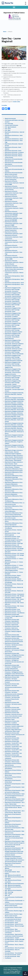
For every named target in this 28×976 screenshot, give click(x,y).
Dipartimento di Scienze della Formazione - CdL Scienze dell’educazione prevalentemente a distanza (13, 686)
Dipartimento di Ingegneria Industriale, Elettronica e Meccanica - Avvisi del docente (14, 394)
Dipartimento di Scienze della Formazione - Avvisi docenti (12, 623)
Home (4, 31)
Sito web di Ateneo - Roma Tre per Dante (14, 948)
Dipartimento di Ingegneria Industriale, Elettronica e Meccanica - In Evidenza (14, 402)
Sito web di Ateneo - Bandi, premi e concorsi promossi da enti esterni (13, 918)
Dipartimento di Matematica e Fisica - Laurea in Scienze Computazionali (14, 513)
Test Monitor (8, 958)
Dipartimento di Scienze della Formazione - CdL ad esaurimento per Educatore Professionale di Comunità (14, 639)
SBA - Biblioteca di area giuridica (13, 885)
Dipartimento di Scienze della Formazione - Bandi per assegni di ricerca (13, 631)
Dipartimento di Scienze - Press (12, 609)
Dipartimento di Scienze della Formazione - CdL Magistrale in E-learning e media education (13, 666)
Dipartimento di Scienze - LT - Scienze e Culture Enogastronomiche (14, 569)
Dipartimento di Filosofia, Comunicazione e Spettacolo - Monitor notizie (14, 272)
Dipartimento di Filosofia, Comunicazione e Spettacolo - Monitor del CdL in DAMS (14, 257)
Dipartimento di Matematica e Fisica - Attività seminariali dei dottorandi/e (14, 469)
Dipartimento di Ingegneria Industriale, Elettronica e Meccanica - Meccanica (14, 427)
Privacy (12, 971)
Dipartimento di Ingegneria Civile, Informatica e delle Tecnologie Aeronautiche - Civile (13, 304)
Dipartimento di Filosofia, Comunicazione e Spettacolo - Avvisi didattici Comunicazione (13, 193)
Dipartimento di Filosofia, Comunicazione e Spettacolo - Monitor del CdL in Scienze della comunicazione (14, 267)
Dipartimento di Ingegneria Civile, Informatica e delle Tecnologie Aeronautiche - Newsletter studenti (13, 330)
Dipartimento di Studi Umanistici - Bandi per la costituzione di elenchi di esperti (14, 799)
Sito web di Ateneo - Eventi (11, 922)
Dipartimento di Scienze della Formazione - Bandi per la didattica (13, 635)
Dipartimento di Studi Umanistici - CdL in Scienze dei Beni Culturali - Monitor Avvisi (14, 807)
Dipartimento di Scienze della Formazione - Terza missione (12, 738)
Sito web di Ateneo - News (11, 929)
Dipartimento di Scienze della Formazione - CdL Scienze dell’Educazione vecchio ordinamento (14, 692)
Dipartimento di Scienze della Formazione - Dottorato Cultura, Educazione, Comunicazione (13, 709)
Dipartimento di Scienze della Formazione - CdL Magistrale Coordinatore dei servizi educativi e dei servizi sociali (14, 661)
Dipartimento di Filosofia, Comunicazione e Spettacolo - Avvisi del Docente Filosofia (14, 187)
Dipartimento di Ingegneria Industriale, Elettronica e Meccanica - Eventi (14, 415)
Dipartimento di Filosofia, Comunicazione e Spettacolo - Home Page (13, 252)
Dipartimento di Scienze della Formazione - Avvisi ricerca (12, 627)
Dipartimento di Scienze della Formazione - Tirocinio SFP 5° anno (13, 752)
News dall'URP (8, 870)
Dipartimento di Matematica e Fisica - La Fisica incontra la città (14, 503)
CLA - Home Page (9, 123)
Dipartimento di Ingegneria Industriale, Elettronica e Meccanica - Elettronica (14, 412)
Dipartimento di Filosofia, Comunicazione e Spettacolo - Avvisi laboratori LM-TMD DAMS (13, 218)
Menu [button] (25, 974)
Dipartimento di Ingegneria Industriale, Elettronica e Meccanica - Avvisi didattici (14, 398)
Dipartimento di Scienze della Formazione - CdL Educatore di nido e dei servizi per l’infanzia (14, 644)
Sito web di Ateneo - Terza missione (13, 953)
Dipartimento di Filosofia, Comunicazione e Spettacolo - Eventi (13, 232)
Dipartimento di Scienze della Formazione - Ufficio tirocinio (12, 761)
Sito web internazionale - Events (12, 955)
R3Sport (7, 873)
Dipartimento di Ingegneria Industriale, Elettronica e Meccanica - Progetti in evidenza (14, 441)
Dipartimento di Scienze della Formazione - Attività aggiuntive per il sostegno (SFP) (14, 616)
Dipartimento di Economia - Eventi (13, 150)
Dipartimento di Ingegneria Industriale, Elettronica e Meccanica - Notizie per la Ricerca (14, 431)
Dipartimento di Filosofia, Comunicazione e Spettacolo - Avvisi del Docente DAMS (14, 182)
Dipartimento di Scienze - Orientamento (14, 594)
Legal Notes (17, 971)
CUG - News (7, 130)
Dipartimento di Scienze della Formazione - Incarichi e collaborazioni (14, 725)
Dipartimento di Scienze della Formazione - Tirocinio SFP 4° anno (13, 749)
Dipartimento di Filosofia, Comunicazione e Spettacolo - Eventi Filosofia (13, 247)
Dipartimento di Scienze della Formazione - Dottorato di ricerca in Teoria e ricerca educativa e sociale (13, 714)
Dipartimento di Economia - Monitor (13, 154)
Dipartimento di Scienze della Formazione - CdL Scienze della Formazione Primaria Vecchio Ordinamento (12, 698)
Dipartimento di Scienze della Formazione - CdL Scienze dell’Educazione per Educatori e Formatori (12, 679)
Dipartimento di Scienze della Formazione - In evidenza (12, 722)
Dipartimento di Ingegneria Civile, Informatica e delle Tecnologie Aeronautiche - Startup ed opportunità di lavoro (14, 388)
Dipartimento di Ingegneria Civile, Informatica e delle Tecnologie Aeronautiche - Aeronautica (13, 289)
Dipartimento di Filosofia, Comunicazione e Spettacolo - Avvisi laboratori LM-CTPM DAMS (13, 213)
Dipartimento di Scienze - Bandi (12, 536)
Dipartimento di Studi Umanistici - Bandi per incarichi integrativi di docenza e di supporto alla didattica (14, 795)
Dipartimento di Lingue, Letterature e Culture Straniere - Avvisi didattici (14, 459)
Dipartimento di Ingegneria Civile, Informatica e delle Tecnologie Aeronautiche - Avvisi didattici (13, 299)
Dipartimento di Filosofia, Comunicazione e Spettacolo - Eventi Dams (13, 242)
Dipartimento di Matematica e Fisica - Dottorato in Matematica (14, 493)
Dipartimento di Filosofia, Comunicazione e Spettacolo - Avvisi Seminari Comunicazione (13, 228)
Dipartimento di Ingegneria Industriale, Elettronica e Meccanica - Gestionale (14, 424)
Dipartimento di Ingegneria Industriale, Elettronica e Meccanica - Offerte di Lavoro (14, 436)
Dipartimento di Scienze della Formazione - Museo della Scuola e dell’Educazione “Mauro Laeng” (13, 729)
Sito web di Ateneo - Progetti (12, 938)
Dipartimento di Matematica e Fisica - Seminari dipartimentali (14, 524)
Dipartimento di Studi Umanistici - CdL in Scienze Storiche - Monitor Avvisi (14, 811)
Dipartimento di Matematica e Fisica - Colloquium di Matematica (14, 483)
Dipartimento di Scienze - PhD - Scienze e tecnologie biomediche (14, 606)
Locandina (4, 105)
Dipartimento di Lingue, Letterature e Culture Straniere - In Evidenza (14, 466)
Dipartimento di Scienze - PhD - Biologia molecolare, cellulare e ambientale (14, 596)
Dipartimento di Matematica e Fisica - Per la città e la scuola (14, 517)
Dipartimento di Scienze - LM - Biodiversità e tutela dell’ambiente (13, 546)
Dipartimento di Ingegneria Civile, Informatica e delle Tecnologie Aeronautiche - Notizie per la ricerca (13, 347)
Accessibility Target (15, 973)
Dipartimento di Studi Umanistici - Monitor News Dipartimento (13, 825)
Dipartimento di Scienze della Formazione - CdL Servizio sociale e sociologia (13, 704)
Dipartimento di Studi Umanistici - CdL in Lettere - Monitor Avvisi (14, 803)
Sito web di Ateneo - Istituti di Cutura (14, 924)
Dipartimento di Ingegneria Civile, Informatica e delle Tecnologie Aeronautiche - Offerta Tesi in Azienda (14, 352)
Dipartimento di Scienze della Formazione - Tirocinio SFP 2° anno (13, 742)
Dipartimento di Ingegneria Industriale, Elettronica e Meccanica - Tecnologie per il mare (14, 446)
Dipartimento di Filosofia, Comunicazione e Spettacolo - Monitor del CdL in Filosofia (14, 262)
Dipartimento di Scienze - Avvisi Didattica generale (12, 534)
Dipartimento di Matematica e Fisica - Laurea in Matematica (14, 510)
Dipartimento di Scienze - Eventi (12, 542)
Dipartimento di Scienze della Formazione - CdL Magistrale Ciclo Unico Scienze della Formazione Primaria (14, 655)
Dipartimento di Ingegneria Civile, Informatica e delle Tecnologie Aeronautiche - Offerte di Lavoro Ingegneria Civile (13, 365)
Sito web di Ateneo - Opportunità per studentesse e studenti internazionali (14, 935)
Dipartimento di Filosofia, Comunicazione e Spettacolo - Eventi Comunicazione (13, 237)
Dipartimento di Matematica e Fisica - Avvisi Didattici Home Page (14, 476)
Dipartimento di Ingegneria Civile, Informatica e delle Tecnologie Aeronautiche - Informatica (13, 319)
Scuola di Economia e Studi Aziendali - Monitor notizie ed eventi (14, 904)
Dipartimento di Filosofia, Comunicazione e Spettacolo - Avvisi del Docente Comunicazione (14, 177)
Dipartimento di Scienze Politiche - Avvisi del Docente (13, 764)
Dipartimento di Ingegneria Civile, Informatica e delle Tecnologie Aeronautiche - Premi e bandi (13, 377)
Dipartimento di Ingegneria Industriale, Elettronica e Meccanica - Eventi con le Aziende (14, 419)
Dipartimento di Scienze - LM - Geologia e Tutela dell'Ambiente (14, 556)
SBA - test (7, 895)
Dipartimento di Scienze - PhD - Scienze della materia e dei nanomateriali (14, 600)
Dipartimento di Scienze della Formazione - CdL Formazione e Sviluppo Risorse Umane (14, 650)
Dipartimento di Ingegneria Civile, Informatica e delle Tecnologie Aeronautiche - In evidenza (13, 314)
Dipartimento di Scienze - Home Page (14, 543)
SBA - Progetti (8, 894)
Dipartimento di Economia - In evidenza (14, 152)
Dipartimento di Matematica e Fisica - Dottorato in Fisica (14, 490)
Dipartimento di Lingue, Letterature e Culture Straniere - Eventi (14, 463)
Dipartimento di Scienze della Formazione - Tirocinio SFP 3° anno (13, 745)
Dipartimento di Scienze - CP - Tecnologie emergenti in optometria (13, 539)
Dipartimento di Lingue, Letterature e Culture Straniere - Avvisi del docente (14, 456)
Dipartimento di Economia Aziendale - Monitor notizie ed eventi (14, 173)
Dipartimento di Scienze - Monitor (13, 579)
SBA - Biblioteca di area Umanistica (13, 890)
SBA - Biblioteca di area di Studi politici (14, 883)
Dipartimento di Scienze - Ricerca (13, 611)
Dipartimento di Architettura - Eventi (14, 139)
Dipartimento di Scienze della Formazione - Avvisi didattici (12, 620)
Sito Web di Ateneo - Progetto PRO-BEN (14, 939)
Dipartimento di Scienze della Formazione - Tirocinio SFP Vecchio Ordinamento (13, 756)
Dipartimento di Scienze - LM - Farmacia (14, 553)
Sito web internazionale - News (12, 956)
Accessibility (7, 973)
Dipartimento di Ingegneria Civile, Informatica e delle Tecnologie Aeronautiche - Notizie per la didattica (14, 342)
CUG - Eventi (8, 128)
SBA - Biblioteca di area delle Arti (13, 875)
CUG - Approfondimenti (10, 127)
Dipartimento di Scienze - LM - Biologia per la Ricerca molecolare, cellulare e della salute (14, 550)
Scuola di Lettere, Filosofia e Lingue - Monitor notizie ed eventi (14, 915)
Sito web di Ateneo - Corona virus (13, 921)
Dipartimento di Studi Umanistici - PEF (14, 848)
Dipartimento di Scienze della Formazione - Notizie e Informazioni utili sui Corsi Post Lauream (14, 734)
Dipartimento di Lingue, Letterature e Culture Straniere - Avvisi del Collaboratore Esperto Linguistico (14, 451)
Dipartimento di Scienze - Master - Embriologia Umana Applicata (13, 576)
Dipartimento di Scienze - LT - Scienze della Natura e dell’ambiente (14, 566)
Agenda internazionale (10, 118)
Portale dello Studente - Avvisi (12, 872)
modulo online (16, 101)
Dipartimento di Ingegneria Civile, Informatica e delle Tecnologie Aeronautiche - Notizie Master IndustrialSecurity (13, 336)
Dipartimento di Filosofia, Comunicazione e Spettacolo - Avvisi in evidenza (14, 208)
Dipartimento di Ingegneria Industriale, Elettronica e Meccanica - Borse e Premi (14, 408)
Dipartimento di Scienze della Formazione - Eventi (12, 718)
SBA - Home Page (9, 892)
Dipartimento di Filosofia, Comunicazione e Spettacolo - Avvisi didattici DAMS (13, 198)
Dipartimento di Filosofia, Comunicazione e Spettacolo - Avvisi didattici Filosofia (13, 203)
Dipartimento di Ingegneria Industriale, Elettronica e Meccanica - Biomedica (14, 405)
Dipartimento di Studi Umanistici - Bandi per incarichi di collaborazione (14, 791)
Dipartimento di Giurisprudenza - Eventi (14, 282)
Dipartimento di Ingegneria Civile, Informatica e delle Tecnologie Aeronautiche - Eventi (13, 309)
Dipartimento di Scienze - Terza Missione (14, 613)
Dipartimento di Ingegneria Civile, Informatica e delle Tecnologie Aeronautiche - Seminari (13, 382)
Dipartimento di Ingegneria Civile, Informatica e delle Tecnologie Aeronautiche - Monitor (13, 325)
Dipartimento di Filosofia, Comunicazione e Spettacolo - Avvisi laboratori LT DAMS (13, 223)
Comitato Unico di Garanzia (11, 125)
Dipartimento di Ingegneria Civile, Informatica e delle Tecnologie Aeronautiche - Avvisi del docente (13, 294)
